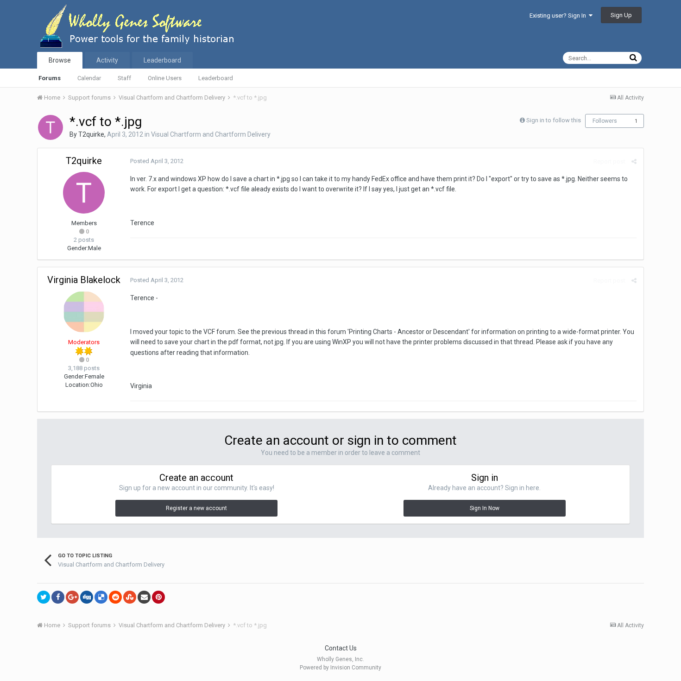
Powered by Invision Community (340, 667)
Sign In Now (484, 508)
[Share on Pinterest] (158, 597)
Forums (49, 78)
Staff (124, 78)
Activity (107, 60)
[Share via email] (144, 597)
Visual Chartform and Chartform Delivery (211, 134)
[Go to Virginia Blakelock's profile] (84, 312)
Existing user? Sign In (559, 15)
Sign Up (621, 15)
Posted (156, 161)
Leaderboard (215, 78)
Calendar (89, 78)
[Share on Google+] (72, 597)
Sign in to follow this (553, 120)
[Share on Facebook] (57, 597)
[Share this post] (634, 161)
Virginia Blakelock (83, 279)
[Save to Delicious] (101, 597)
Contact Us (341, 648)
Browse (60, 60)
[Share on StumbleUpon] (129, 597)
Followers (605, 121)
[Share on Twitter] (43, 597)
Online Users (165, 78)
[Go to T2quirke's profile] (50, 127)
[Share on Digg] (86, 597)
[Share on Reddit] (115, 597)
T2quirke (91, 134)
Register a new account (196, 508)
